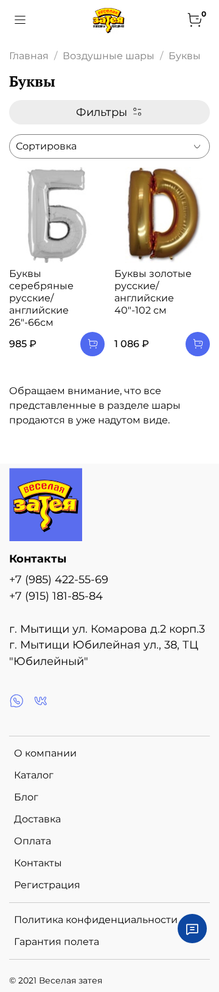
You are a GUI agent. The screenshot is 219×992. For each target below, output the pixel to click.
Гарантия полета (56, 941)
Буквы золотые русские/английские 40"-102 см (153, 292)
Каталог (34, 775)
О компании (45, 753)
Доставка (37, 819)
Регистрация (47, 885)
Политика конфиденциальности (96, 920)
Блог (26, 797)
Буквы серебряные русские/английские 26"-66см (41, 298)
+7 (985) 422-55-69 (58, 579)
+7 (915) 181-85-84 (56, 595)
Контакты (38, 863)
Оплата (32, 841)
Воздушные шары (109, 56)
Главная (29, 56)
